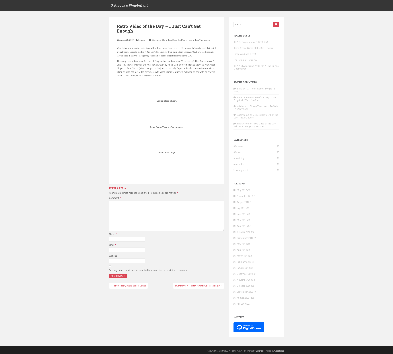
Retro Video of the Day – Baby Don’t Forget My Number (255, 125)
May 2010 (242, 243)
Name (113, 234)
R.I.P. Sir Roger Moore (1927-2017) (250, 42)
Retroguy (142, 40)
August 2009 (243, 297)
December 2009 (245, 273)
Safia (239, 88)
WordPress (279, 351)
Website (113, 255)
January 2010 (243, 267)
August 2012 (243, 202)
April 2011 (242, 225)
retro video (193, 40)
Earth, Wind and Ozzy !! (244, 53)
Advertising (238, 158)
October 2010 (244, 231)
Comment (115, 197)
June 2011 (242, 214)
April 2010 (242, 249)
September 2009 (245, 291)
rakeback (241, 106)
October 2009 (244, 285)
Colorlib (259, 351)
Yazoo (207, 40)
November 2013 (245, 196)
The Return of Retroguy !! (246, 59)
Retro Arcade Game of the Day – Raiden (253, 47)
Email (112, 244)
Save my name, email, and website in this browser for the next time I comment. (148, 270)
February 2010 (244, 261)
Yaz (201, 40)
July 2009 (241, 303)
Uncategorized (240, 170)
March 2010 (243, 255)
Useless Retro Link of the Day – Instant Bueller (255, 116)
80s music (156, 40)
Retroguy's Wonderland (129, 5)
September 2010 (245, 237)
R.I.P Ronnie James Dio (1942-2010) (254, 90)
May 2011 (242, 220)
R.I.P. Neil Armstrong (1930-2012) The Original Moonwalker (256, 67)
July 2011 (241, 208)
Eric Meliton (243, 123)
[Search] (276, 24)
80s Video (166, 40)
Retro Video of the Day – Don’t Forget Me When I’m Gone (255, 99)
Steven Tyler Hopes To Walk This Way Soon (255, 107)
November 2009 (245, 279)
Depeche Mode (179, 40)
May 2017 (242, 190)
